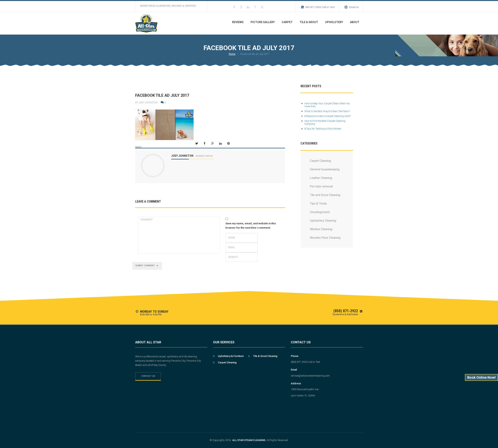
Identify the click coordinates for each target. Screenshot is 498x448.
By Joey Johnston (146, 102)
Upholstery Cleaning (323, 220)
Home (232, 54)
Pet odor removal (321, 186)
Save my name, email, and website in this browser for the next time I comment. (250, 225)
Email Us (354, 7)
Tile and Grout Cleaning (325, 195)
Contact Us (148, 376)
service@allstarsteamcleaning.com (310, 375)
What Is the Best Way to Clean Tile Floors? (327, 111)
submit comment (145, 265)
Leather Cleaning (321, 178)
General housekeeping (324, 169)
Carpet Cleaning (320, 161)
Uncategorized (320, 212)
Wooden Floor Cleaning (325, 237)
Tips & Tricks (318, 203)
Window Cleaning (321, 229)
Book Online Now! (481, 377)
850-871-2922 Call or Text (320, 7)
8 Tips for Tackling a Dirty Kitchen (322, 128)
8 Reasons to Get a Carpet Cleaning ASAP (327, 116)
